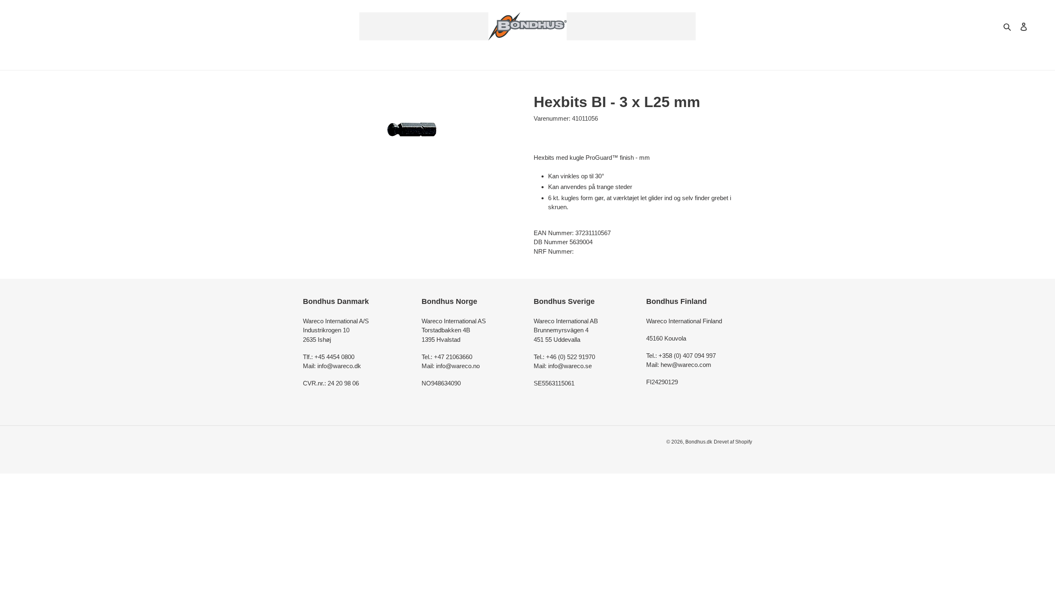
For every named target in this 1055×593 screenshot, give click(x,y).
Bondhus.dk (698, 442)
